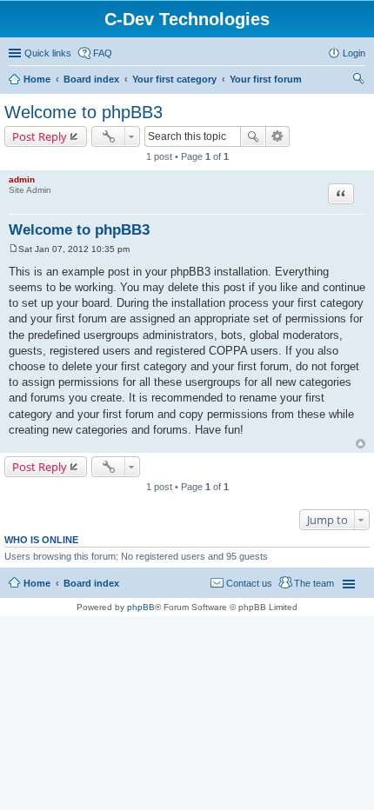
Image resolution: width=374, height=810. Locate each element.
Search (253, 136)
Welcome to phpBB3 (83, 112)
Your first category (174, 79)
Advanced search (278, 136)
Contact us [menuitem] (249, 583)
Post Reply (39, 136)
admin (22, 179)
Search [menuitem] (358, 81)
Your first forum (266, 79)
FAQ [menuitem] (102, 53)
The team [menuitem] (314, 583)
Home (36, 79)
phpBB (141, 607)
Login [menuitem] (354, 53)
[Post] (13, 249)
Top (360, 443)
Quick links (47, 53)
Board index (91, 79)
